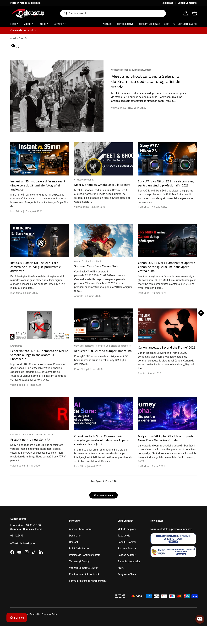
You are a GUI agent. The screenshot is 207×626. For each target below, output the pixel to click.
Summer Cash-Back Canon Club (96, 266)
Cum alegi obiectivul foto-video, (90, 346)
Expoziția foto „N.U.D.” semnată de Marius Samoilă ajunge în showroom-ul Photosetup (39, 355)
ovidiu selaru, (138, 70)
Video (27, 24)
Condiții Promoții (127, 542)
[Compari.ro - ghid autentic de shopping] (95, 592)
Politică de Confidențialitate (84, 555)
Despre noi (75, 535)
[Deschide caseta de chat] (199, 619)
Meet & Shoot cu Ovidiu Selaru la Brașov (102, 185)
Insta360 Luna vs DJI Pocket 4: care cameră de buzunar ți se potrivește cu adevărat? (36, 267)
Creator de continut (84, 179)
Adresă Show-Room (80, 529)
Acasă (13, 38)
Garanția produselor (129, 561)
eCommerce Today (49, 614)
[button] (194, 13)
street (148, 70)
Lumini (58, 24)
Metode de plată (127, 529)
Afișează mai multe (103, 495)
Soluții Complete (187, 2)
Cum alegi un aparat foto (118, 346)
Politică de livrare (79, 548)
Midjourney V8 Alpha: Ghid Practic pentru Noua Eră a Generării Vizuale (166, 438)
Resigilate (167, 2)
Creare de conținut (21, 30)
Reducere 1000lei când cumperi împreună (103, 351)
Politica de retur (126, 555)
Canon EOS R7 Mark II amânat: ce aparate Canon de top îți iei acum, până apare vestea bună (166, 267)
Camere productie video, (22, 434)
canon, (78, 261)
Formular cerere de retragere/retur (88, 580)
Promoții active (124, 24)
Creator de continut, (121, 70)
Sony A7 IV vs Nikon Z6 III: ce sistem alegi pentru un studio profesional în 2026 (166, 183)
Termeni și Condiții (79, 561)
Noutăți (107, 24)
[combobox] (113, 13)
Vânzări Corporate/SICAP (83, 567)
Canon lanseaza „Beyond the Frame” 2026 (166, 347)
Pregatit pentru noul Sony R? (30, 439)
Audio (42, 24)
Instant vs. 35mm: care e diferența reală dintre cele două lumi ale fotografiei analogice (37, 185)
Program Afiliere (127, 574)
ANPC (121, 567)
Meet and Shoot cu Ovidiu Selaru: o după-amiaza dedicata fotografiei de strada (145, 81)
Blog (166, 24)
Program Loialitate (148, 24)
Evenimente (16, 346)
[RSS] (26, 38)
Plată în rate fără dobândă (84, 574)
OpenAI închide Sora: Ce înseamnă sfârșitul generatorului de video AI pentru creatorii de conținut (102, 440)
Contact (73, 542)
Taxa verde (124, 535)
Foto (13, 24)
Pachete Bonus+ (127, 548)
